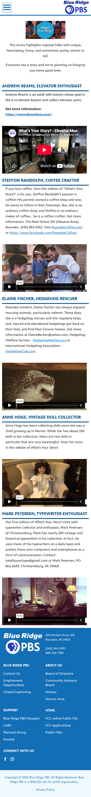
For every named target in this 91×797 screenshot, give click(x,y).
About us (54, 665)
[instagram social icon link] (13, 761)
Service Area (55, 699)
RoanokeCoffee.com (67, 227)
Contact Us (11, 674)
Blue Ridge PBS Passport (21, 718)
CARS (7, 725)
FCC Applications (58, 725)
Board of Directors (59, 674)
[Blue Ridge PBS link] (76, 7)
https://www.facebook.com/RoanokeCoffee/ (43, 233)
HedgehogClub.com (21, 351)
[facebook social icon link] (6, 761)
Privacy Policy (45, 789)
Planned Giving (14, 732)
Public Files (54, 732)
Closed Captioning (17, 692)
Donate (9, 739)
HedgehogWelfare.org (50, 340)
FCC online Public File (62, 718)
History (51, 692)
